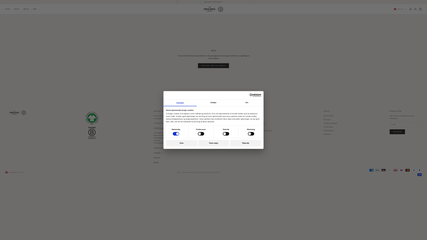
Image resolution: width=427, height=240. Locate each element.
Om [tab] (246, 102)
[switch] (201, 134)
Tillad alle (245, 143)
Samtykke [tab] (180, 103)
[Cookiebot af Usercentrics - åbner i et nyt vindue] (251, 95)
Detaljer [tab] (213, 102)
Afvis (182, 143)
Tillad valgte (213, 143)
